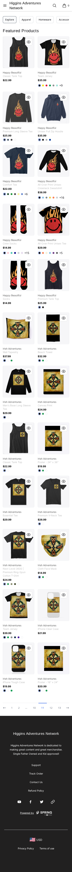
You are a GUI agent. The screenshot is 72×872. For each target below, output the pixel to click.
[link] (18, 52)
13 (59, 707)
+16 (61, 198)
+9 (61, 85)
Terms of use (46, 848)
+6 (26, 194)
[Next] (66, 706)
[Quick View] (28, 41)
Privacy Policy (26, 848)
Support (36, 765)
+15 (26, 253)
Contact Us (36, 782)
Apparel (26, 19)
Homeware (45, 19)
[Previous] (5, 706)
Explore (9, 19)
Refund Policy (36, 790)
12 (51, 707)
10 (34, 707)
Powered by (27, 812)
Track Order (36, 773)
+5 (61, 253)
